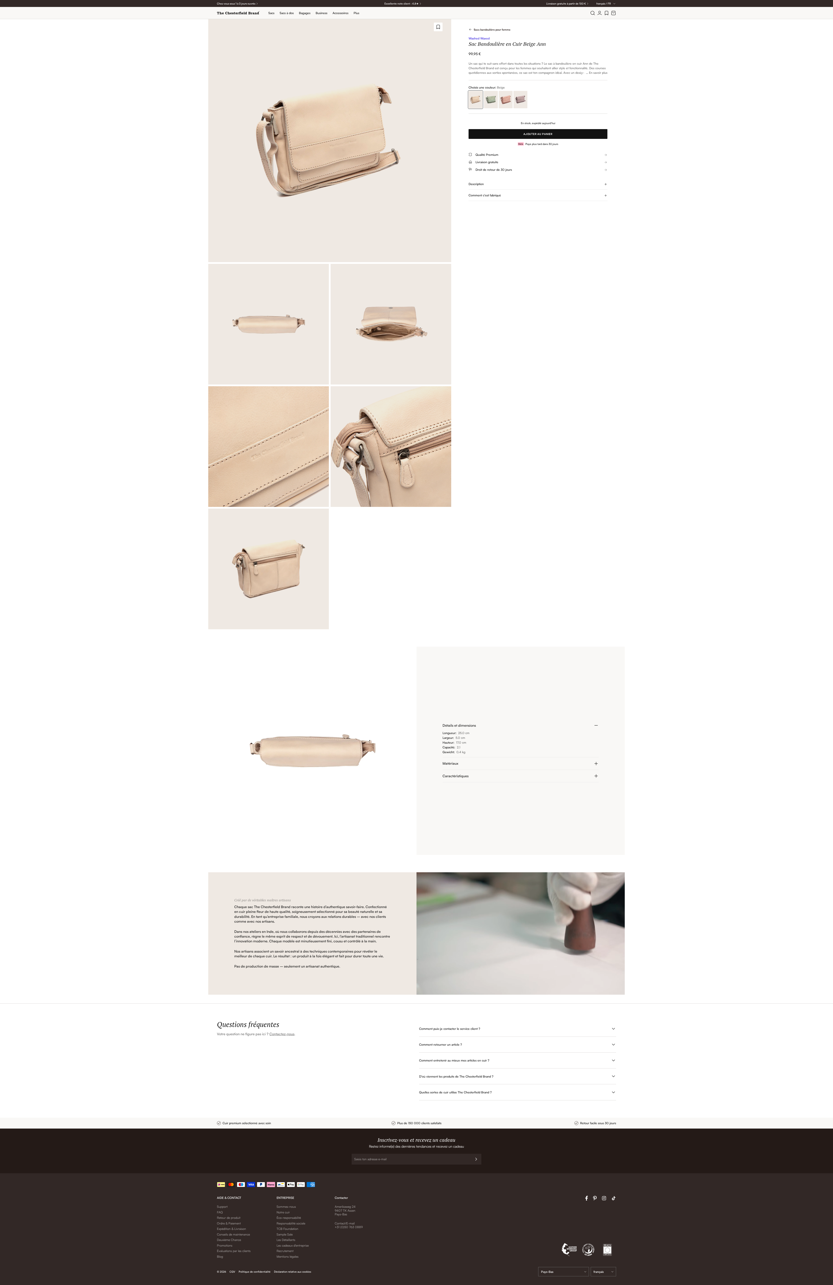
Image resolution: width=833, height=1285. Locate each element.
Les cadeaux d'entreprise (293, 1245)
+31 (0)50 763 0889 (349, 1227)
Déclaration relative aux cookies (292, 1271)
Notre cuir (283, 1212)
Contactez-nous (281, 1034)
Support (222, 1206)
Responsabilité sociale (291, 1223)
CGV (232, 1271)
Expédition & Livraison (231, 1229)
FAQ (220, 1212)
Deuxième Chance (229, 1240)
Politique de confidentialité (255, 1271)
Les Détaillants (286, 1240)
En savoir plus (598, 72)
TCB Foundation (287, 1229)
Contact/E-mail (345, 1223)
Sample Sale (285, 1234)
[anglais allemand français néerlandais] (603, 1271)
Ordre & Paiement (229, 1223)
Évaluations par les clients (234, 1251)
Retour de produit (228, 1217)
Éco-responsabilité (289, 1217)
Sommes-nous (286, 1206)
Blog (220, 1256)
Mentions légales (287, 1256)
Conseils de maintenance (233, 1234)
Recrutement (285, 1251)
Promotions (224, 1245)
